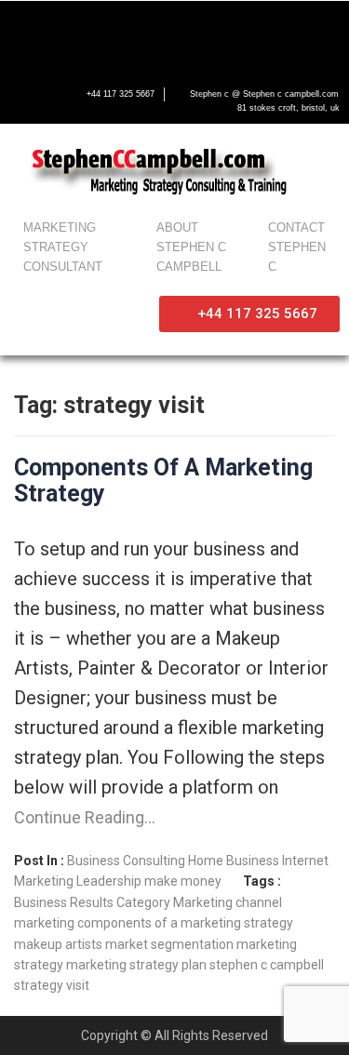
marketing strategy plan (136, 964)
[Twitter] (91, 33)
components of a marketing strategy (185, 922)
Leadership (108, 881)
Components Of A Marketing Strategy (163, 480)
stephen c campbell (266, 964)
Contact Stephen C (297, 247)
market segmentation (169, 944)
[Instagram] (208, 33)
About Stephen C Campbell (191, 247)
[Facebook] (32, 33)
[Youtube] (150, 33)
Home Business (233, 860)
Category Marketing (174, 902)
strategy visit (51, 985)
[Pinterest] (267, 33)
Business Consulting (126, 860)
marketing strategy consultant (62, 247)
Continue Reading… (84, 817)
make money (182, 881)
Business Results (64, 902)
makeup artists (58, 944)
